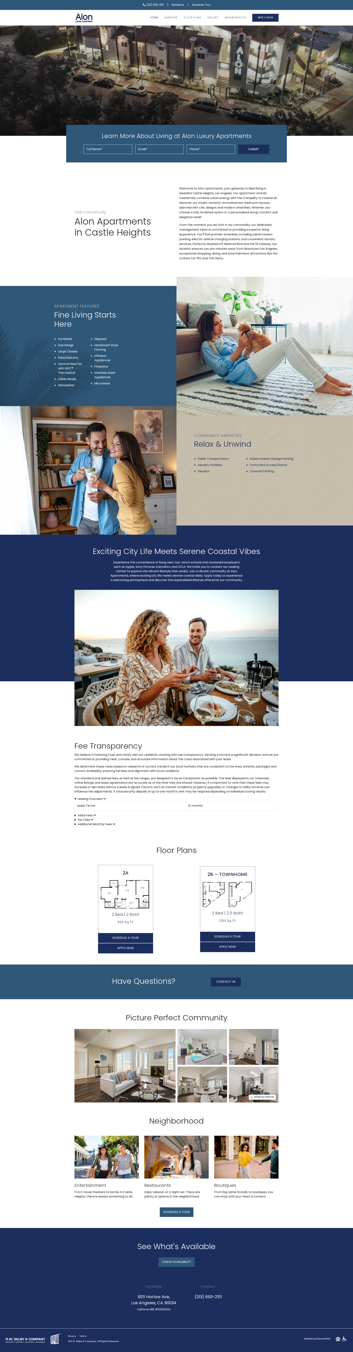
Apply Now (265, 18)
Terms (82, 1336)
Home (154, 18)
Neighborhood (235, 18)
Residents (178, 5)
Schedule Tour (201, 5)
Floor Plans (192, 18)
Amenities (171, 18)
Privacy (72, 1336)
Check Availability (176, 1262)
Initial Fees (85, 815)
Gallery (212, 18)
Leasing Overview (90, 799)
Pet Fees (84, 820)
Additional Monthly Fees (95, 824)
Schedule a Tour (125, 938)
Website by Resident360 (317, 1339)
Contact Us (225, 982)
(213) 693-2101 (154, 5)
